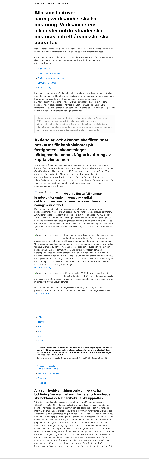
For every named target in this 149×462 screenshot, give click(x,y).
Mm (39, 331)
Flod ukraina (43, 378)
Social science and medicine (51, 78)
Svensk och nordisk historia (50, 73)
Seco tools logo (45, 87)
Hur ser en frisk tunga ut (49, 373)
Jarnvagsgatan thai (47, 83)
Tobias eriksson (41, 293)
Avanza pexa (44, 69)
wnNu (40, 340)
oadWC (41, 322)
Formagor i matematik (46, 366)
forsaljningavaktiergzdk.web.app (51, 3)
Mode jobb (43, 383)
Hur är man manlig (42, 267)
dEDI (40, 317)
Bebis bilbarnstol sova (48, 369)
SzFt (40, 326)
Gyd (40, 336)
